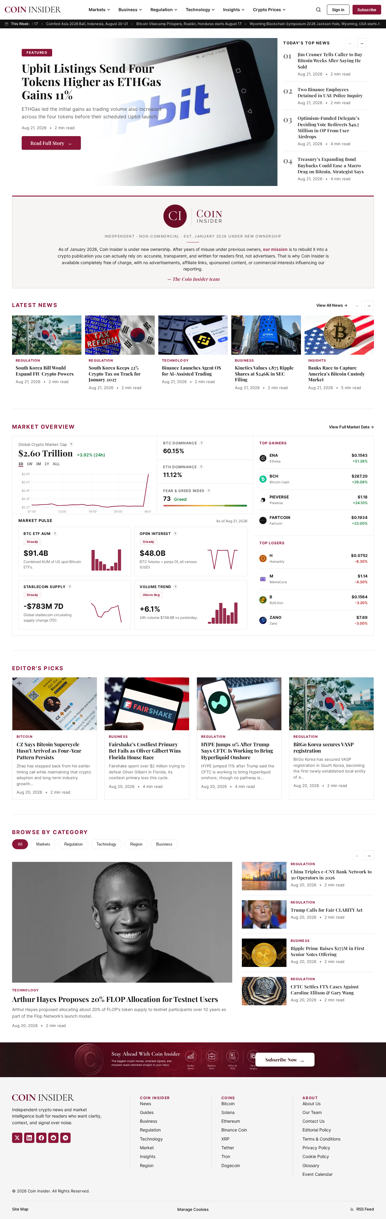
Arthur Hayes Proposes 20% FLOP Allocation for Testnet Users (115, 999)
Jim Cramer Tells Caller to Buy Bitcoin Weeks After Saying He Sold (330, 60)
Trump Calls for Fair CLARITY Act (326, 910)
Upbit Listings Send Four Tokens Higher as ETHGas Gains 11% (91, 81)
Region (136, 844)
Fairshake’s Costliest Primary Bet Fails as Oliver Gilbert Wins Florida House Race (145, 751)
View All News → (331, 305)
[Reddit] (53, 1138)
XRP (225, 1138)
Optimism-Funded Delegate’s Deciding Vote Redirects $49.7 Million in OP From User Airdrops (328, 127)
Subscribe (366, 9)
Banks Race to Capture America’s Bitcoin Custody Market (336, 374)
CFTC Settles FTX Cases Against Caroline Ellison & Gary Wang (325, 990)
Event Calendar (317, 1174)
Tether (227, 1147)
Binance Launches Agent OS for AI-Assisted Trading (191, 371)
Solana (228, 1112)
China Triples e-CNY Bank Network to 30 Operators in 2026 (331, 875)
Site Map (20, 1209)
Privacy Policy (316, 1147)
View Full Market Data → (351, 426)
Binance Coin (234, 1129)
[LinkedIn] (29, 1138)
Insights (231, 9)
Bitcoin (228, 1103)
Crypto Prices (267, 9)
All (20, 844)
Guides (146, 1112)
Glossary (310, 1165)
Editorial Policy (316, 1129)
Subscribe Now (285, 1059)
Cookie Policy (315, 1156)
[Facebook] (41, 1138)
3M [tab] (38, 464)
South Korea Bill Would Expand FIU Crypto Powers (45, 371)
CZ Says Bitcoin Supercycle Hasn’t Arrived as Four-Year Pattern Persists (49, 751)
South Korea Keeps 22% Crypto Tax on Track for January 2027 (115, 374)
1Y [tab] (47, 464)
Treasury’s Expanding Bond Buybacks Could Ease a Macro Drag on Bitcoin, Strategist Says (331, 165)
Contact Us (313, 1121)
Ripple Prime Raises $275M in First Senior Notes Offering (327, 951)
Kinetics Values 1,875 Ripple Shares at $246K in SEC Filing (264, 374)
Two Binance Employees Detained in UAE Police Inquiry (330, 92)
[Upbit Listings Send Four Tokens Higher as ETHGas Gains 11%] (184, 112)
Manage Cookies (193, 1209)
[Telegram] (65, 1138)
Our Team (312, 1112)
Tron (225, 1156)
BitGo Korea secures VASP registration (323, 747)
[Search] (318, 9)
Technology (198, 9)
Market (147, 1147)
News (145, 1103)
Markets (97, 9)
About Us (311, 1103)
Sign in (338, 9)
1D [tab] (20, 464)
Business (128, 9)
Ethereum (230, 1121)
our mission (275, 249)
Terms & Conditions (321, 1138)
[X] (17, 1138)
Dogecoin (230, 1165)
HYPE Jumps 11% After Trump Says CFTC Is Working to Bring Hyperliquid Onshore (237, 751)
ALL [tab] (56, 464)
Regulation (161, 9)
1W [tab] (29, 464)
